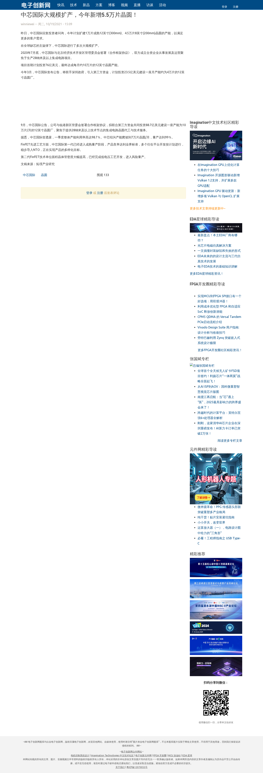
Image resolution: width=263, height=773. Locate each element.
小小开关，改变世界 (211, 522)
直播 (137, 5)
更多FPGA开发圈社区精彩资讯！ (220, 350)
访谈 (149, 5)
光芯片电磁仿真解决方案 (214, 245)
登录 (224, 6)
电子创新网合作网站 (131, 751)
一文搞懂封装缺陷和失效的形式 (219, 250)
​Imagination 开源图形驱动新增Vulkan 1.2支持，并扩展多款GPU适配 (219, 180)
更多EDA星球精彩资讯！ (207, 273)
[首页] (38, 4)
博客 (111, 5)
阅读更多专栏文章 (230, 440)
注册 (235, 6)
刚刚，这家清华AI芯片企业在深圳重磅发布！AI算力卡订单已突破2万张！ (219, 428)
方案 (98, 5)
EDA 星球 (187, 755)
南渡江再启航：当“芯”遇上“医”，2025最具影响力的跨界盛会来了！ (219, 402)
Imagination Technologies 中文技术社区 (112, 755)
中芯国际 (28, 175)
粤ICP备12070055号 (136, 767)
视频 (124, 5)
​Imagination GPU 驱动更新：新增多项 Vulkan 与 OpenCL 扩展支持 (219, 196)
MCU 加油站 (174, 755)
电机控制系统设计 (80, 755)
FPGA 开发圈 (159, 755)
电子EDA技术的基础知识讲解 (217, 266)
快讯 (60, 5)
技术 (73, 5)
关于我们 (120, 767)
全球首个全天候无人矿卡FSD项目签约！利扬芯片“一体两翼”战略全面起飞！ (219, 376)
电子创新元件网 (143, 755)
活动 (162, 5)
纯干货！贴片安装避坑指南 (216, 517)
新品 (86, 5)
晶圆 (43, 175)
